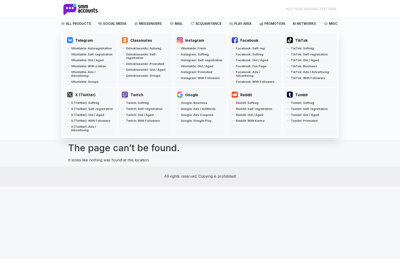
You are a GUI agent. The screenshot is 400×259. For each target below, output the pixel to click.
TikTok (301, 40)
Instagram (194, 40)
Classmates (141, 40)
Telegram (84, 40)
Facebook (249, 40)
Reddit (246, 95)
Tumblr (301, 95)
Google (191, 95)
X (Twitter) (85, 95)
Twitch (136, 95)
